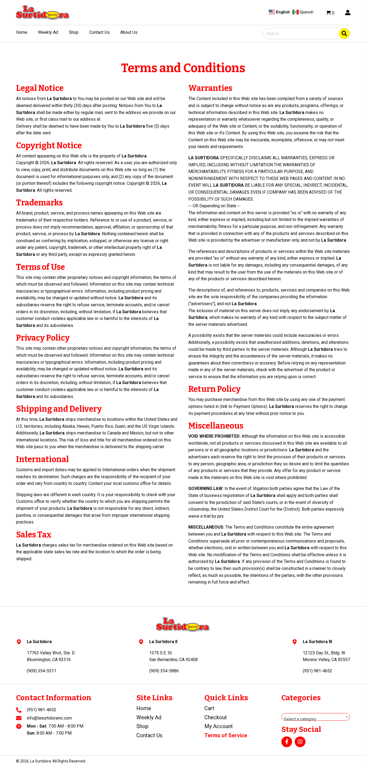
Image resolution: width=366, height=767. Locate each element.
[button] (286, 741)
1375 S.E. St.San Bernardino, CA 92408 (173, 656)
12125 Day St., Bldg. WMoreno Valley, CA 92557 (326, 656)
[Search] (344, 33)
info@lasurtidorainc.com (49, 718)
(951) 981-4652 (41, 709)
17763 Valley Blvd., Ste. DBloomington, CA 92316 (51, 656)
